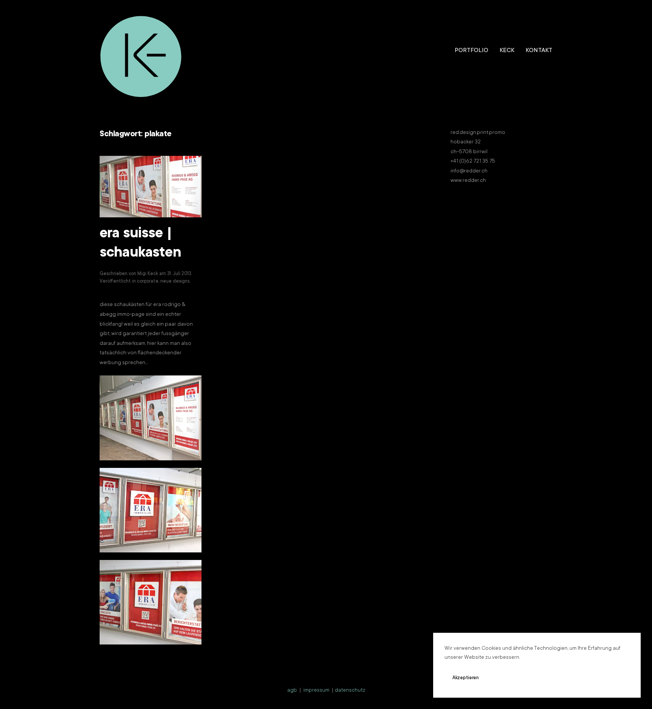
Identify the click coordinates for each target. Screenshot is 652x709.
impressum (316, 690)
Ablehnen (510, 678)
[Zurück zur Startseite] (141, 51)
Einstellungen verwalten (567, 678)
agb (292, 690)
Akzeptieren (465, 678)
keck (507, 50)
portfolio (471, 50)
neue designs (174, 281)
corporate (147, 281)
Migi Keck (147, 274)
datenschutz (350, 690)
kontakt (539, 50)
